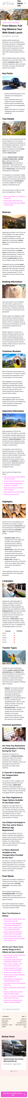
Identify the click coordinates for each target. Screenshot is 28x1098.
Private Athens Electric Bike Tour (13, 200)
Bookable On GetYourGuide (12, 1009)
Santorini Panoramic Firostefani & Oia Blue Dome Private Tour (21, 1021)
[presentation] (14, 1048)
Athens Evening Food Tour (11, 494)
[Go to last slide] (4, 1055)
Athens (4, 22)
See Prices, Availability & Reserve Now (13, 1094)
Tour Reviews (15, 22)
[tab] (12, 1071)
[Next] (24, 1055)
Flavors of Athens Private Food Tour (14, 481)
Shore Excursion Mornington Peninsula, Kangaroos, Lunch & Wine (7, 1021)
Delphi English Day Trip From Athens (14, 492)
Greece (9, 22)
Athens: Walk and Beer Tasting (12, 936)
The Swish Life (7, 36)
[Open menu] (25, 3)
